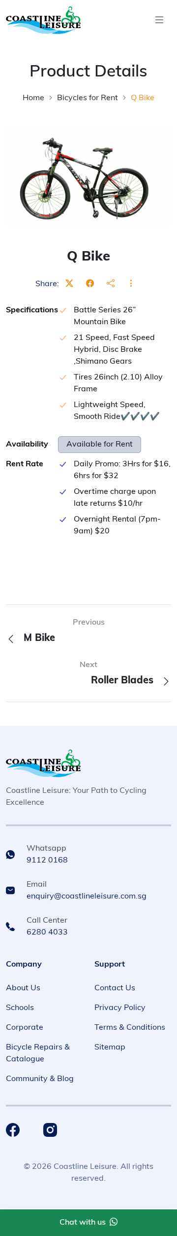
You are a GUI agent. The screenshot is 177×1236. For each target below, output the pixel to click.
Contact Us (114, 988)
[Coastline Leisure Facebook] (13, 1130)
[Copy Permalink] (110, 284)
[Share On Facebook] (90, 284)
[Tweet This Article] (69, 284)
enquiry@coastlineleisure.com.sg (87, 896)
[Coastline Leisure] (43, 763)
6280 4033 (47, 932)
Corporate (24, 1028)
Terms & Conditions (129, 1028)
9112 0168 (47, 860)
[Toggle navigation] (159, 20)
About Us (23, 988)
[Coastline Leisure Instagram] (50, 1130)
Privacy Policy (120, 1008)
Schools (20, 1008)
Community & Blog (40, 1079)
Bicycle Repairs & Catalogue (38, 1053)
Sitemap (109, 1047)
